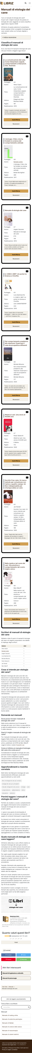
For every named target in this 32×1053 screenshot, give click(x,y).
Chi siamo (5, 1047)
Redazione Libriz (14, 916)
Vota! (16, 942)
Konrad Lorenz (18, 162)
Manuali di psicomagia (10, 978)
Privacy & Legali (6, 1049)
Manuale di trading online (10, 1015)
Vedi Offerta (16, 120)
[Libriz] (7, 3)
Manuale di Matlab (8, 1023)
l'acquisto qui (20, 745)
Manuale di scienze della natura (12, 1027)
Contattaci (14, 1049)
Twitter (24, 955)
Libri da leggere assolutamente (16, 999)
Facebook (8, 955)
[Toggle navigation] (29, 3)
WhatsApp (24, 959)
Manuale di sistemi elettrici (10, 1034)
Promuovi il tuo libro (14, 1047)
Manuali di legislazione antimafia (13, 973)
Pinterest (9, 959)
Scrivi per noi (24, 1047)
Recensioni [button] (16, 124)
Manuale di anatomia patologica (12, 1019)
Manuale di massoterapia (10, 1030)
